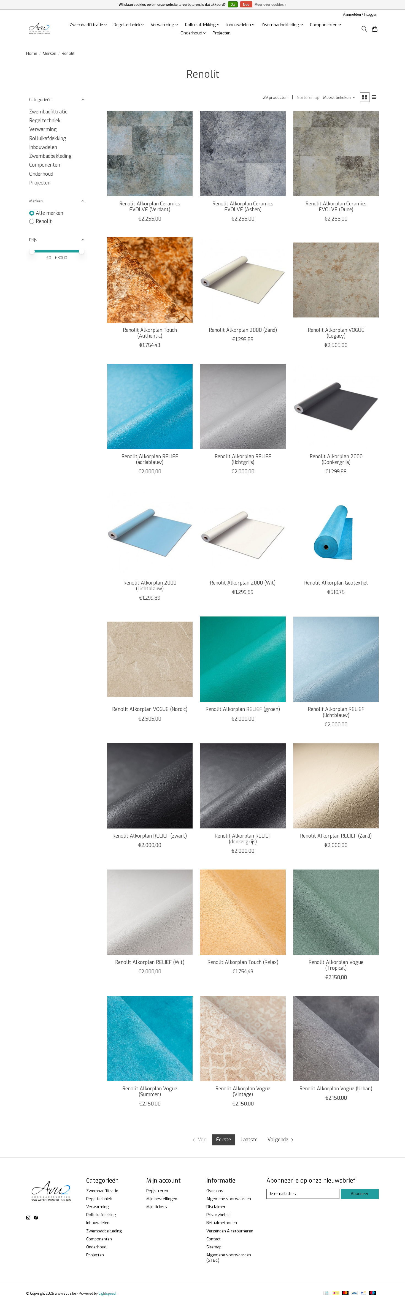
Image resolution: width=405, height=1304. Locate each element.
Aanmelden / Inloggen (360, 14)
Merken (49, 53)
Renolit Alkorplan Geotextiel (336, 583)
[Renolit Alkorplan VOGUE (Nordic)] (150, 659)
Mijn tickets (156, 1207)
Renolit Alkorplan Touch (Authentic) (150, 333)
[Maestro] (372, 1293)
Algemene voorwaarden (228, 1199)
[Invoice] (326, 1293)
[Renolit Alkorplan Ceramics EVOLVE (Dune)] (336, 153)
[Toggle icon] (364, 29)
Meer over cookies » (271, 5)
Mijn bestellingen (161, 1199)
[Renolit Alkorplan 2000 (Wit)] (242, 532)
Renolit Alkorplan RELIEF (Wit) (150, 962)
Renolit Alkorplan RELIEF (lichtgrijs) (243, 459)
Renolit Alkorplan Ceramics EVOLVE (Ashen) (242, 206)
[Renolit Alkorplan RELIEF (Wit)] (150, 912)
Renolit (44, 221)
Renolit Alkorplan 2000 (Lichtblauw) (149, 586)
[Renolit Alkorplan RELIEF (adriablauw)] (150, 406)
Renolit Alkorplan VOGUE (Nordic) (150, 709)
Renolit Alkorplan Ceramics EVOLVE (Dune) (336, 206)
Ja (233, 5)
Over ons (214, 1191)
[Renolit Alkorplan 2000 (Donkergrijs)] (336, 406)
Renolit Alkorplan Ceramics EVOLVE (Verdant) (149, 206)
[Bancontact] (363, 1293)
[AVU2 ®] (40, 28)
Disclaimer (216, 1207)
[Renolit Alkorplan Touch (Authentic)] (150, 280)
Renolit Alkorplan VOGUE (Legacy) (336, 333)
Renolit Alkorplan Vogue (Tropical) (336, 965)
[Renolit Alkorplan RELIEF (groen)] (242, 659)
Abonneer (360, 1193)
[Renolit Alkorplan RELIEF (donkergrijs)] (242, 785)
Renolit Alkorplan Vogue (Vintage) (242, 1091)
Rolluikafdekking (47, 138)
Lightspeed (107, 1293)
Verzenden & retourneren (229, 1231)
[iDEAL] (336, 1293)
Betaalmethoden (221, 1223)
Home (31, 53)
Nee (246, 5)
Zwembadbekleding (50, 156)
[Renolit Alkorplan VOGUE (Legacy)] (336, 280)
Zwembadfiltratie (48, 111)
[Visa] (354, 1293)
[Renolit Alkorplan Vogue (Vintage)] (242, 1038)
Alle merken (49, 213)
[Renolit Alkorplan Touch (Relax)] (242, 912)
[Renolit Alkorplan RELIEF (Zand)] (336, 785)
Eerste (223, 1139)
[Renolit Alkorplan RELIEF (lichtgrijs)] (242, 406)
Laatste (249, 1139)
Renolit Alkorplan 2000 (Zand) (243, 330)
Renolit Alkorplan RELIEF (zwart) (149, 836)
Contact (213, 1239)
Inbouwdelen (43, 147)
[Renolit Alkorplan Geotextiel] (336, 532)
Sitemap (214, 1247)
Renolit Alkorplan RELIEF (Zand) (336, 836)
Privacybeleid (218, 1215)
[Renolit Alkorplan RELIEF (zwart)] (150, 785)
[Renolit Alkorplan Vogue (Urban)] (336, 1038)
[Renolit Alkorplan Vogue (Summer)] (150, 1038)
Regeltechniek (44, 120)
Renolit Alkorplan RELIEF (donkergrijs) (243, 839)
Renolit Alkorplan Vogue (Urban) (335, 1088)
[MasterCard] (345, 1293)
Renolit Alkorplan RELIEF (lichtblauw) (336, 712)
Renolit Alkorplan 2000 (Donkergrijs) (336, 459)
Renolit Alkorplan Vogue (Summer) (149, 1091)
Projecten (222, 33)
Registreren (157, 1191)
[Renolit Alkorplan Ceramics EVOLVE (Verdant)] (150, 153)
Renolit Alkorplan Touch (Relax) (243, 962)
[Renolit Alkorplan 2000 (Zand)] (242, 280)
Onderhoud (41, 174)
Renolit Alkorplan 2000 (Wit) (243, 583)
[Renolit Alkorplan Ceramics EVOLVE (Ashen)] (242, 153)
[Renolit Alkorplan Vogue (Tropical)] (336, 912)
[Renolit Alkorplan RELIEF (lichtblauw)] (336, 659)
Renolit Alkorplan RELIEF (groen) (243, 709)
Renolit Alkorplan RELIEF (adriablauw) (149, 459)
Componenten (44, 165)
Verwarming (43, 129)
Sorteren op (308, 97)
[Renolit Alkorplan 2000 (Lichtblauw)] (150, 532)
